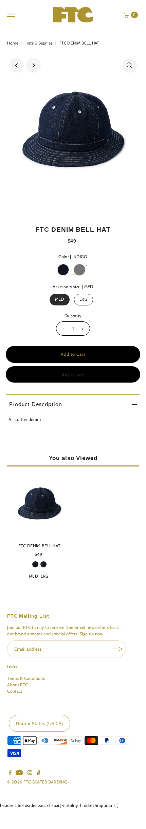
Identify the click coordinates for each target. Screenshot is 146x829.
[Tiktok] (38, 774)
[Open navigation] (11, 14)
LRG (83, 299)
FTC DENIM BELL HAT (39, 545)
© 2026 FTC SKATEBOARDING (37, 781)
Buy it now (73, 374)
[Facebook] (10, 774)
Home (12, 43)
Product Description (35, 404)
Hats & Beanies (39, 43)
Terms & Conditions (26, 678)
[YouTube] (19, 774)
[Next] (33, 65)
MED (59, 299)
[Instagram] (30, 774)
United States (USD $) (39, 723)
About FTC (17, 684)
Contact (14, 691)
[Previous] (16, 65)
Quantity (73, 315)
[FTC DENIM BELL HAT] (39, 506)
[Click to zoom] (129, 65)
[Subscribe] (117, 648)
